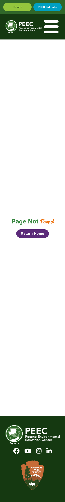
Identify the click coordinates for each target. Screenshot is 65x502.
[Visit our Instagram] (39, 451)
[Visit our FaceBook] (16, 451)
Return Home (32, 233)
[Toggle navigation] (51, 26)
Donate (17, 7)
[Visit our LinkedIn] (49, 451)
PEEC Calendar (47, 7)
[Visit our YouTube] (27, 451)
